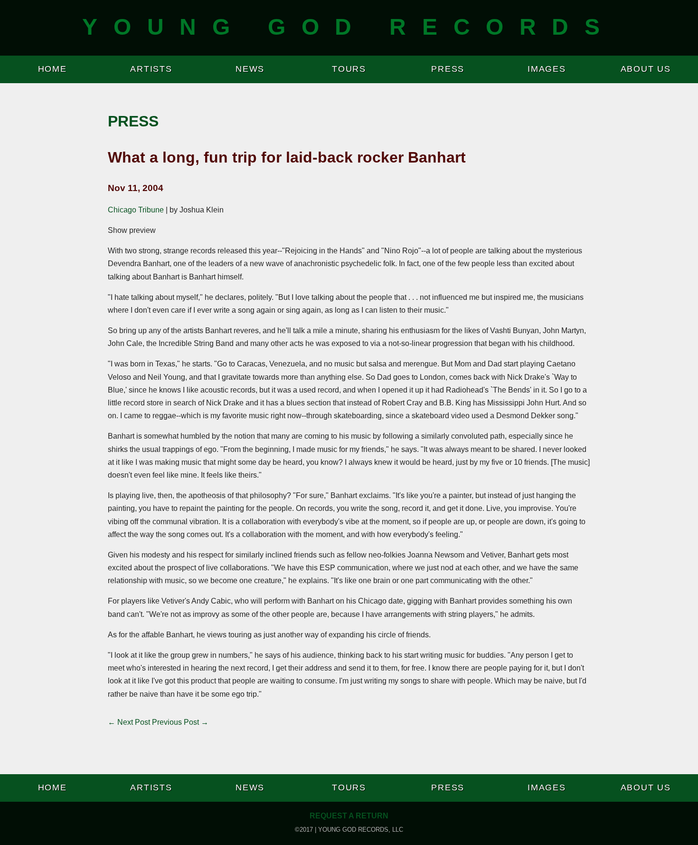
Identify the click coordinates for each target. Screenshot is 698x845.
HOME (52, 69)
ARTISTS (151, 69)
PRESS (447, 69)
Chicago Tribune (136, 210)
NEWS (250, 69)
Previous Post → (180, 722)
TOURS (349, 69)
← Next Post (129, 722)
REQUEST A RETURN (349, 816)
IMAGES (547, 69)
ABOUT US (646, 69)
